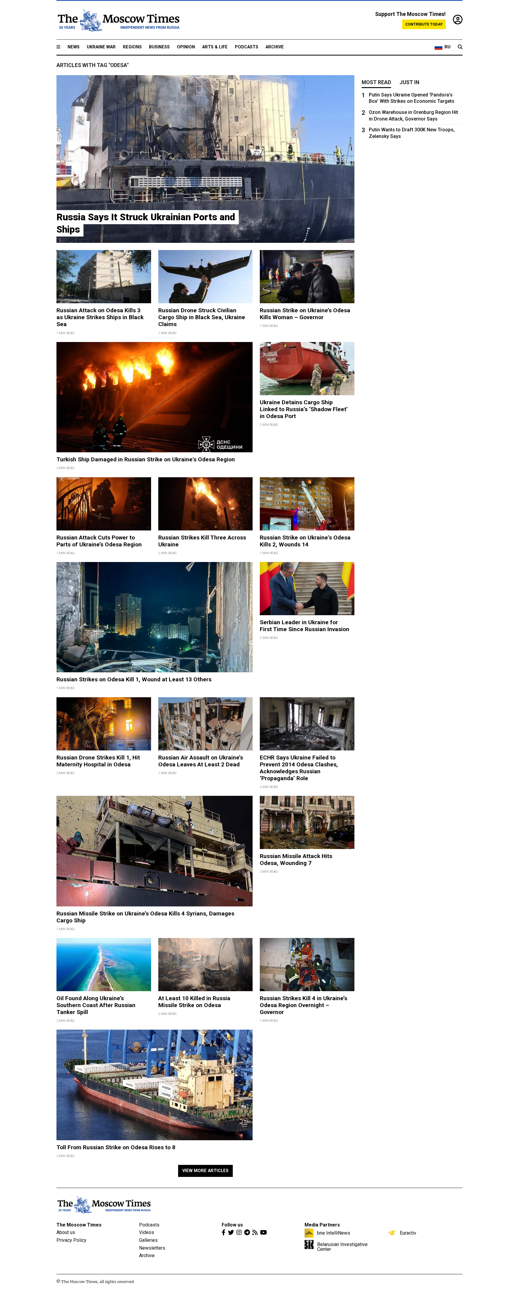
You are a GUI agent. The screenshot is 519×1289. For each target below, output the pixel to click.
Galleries (148, 1240)
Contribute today (424, 24)
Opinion (186, 47)
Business (159, 47)
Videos (146, 1232)
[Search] (460, 47)
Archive (275, 47)
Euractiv (408, 1233)
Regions (132, 47)
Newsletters (152, 1248)
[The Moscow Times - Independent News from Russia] (118, 20)
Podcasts (246, 47)
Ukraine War (101, 47)
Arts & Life (215, 47)
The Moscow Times (79, 1225)
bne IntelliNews (333, 1233)
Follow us (232, 1225)
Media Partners (322, 1225)
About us (65, 1232)
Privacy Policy (71, 1240)
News (74, 47)
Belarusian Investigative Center (342, 1247)
